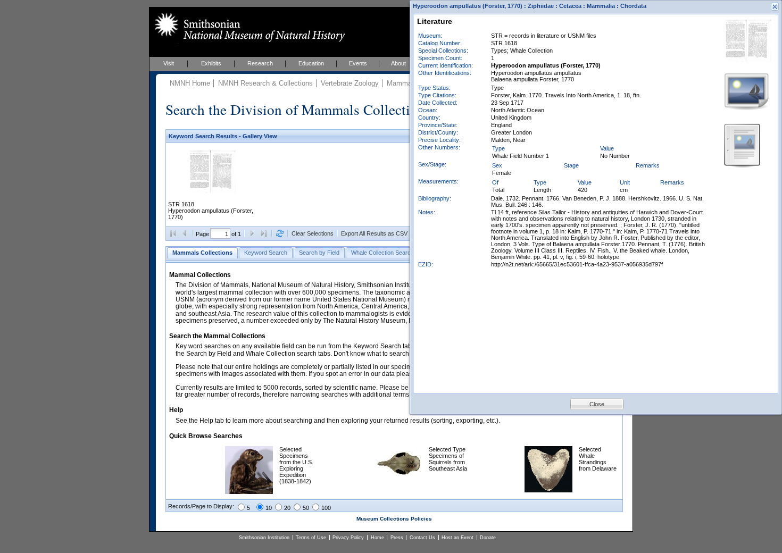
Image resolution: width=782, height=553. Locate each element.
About (398, 63)
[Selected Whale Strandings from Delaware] (548, 490)
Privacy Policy (348, 537)
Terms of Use (311, 537)
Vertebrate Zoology (350, 83)
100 (326, 508)
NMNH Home (190, 83)
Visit (168, 63)
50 (306, 508)
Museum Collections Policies (394, 519)
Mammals (402, 83)
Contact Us (422, 537)
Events (358, 63)
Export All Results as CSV (374, 233)
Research (260, 63)
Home (377, 537)
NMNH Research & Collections (265, 83)
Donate (488, 537)
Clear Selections (313, 233)
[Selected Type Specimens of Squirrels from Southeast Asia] (398, 475)
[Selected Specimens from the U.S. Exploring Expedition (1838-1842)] (249, 492)
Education (311, 63)
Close (596, 404)
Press (396, 537)
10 (268, 508)
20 (287, 508)
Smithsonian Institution (264, 537)
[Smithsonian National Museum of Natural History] (247, 27)
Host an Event (457, 537)
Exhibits (211, 63)
